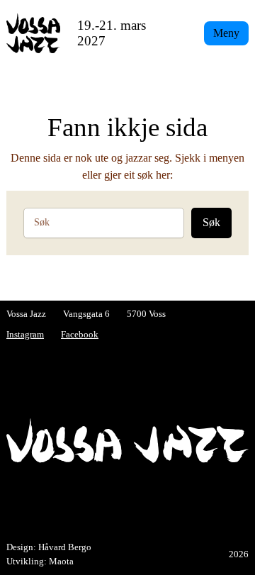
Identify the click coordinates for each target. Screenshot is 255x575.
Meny (226, 33)
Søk (211, 222)
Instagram (25, 334)
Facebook (79, 334)
